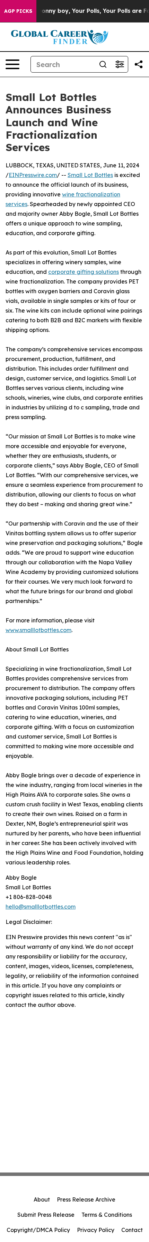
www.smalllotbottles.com (38, 630)
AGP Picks (18, 11)
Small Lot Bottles (90, 175)
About (42, 1199)
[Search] (103, 64)
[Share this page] (138, 64)
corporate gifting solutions (83, 271)
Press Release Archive (86, 1199)
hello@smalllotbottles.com (41, 906)
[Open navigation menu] (12, 64)
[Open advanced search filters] (119, 64)
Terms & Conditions (106, 1214)
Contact (132, 1229)
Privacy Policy (95, 1229)
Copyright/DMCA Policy (38, 1229)
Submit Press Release (45, 1214)
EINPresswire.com (33, 175)
